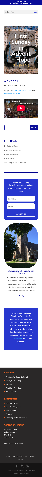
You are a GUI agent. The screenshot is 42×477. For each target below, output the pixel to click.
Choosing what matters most (15, 162)
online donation (16, 338)
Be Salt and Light (11, 146)
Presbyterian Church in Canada (17, 377)
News (32, 456)
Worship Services (20, 456)
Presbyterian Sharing (13, 381)
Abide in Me (9, 158)
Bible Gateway (11, 391)
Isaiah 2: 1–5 (26, 90)
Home (8, 456)
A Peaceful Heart (11, 154)
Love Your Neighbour (12, 150)
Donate (20, 459)
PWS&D (9, 384)
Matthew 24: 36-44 (12, 93)
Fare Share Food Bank (13, 388)
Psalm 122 (16, 90)
